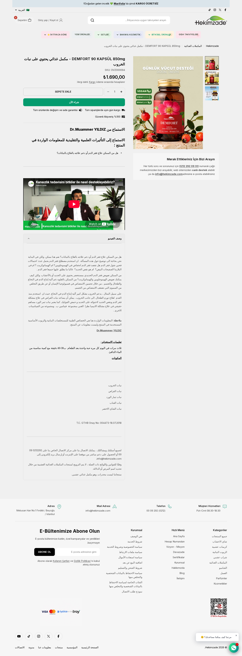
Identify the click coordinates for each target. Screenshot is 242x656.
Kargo (92, 82)
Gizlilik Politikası (82, 561)
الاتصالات (20, 647)
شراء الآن (74, 102)
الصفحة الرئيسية (89, 647)
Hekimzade (212, 46)
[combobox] (129, 20)
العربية (23, 10)
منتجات (59, 647)
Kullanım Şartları (61, 561)
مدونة (31, 647)
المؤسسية (72, 647)
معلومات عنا (44, 647)
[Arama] (92, 20)
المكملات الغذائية (193, 46)
